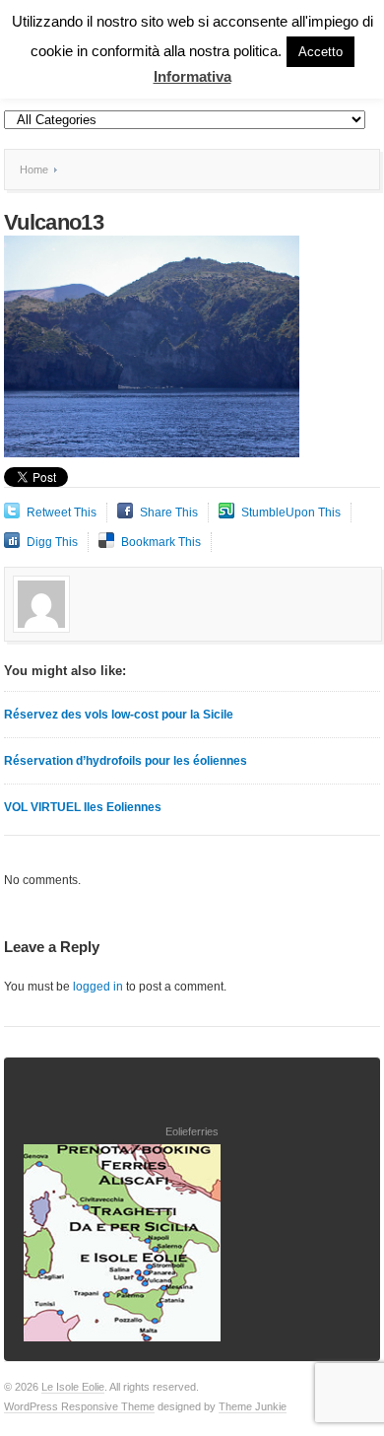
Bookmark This (161, 542)
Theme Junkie (253, 1406)
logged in (98, 986)
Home (34, 169)
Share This (169, 512)
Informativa (192, 76)
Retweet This (61, 512)
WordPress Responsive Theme (79, 1406)
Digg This (52, 542)
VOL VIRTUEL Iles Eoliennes (82, 807)
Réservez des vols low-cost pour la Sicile (118, 714)
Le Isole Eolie (72, 1387)
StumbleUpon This (291, 512)
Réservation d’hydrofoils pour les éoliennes (125, 761)
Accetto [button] (320, 51)
